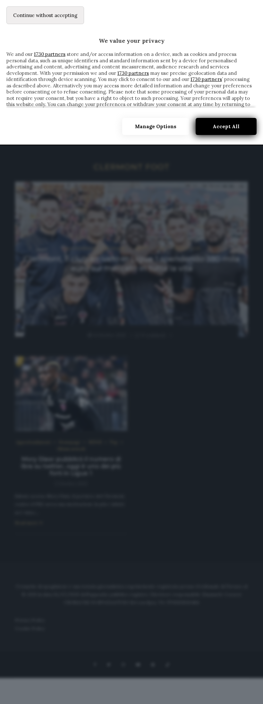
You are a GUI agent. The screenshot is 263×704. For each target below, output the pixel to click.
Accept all (226, 126)
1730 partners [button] (49, 54)
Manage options (155, 126)
